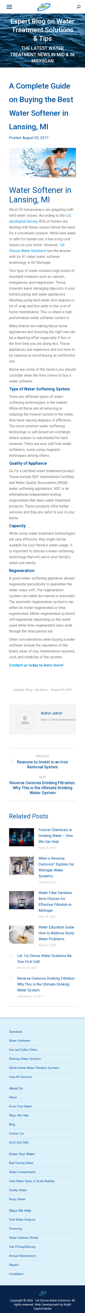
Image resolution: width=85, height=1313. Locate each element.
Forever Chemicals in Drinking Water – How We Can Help (56, 836)
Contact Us (16, 1133)
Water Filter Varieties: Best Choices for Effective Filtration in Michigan (56, 902)
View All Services (20, 1077)
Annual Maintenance (22, 1256)
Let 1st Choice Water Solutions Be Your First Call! (44, 959)
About (13, 1097)
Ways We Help (19, 1115)
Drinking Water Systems (25, 1058)
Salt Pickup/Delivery (22, 1246)
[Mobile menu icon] (9, 7)
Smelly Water (18, 1190)
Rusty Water (17, 1199)
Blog (29, 689)
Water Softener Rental (23, 1237)
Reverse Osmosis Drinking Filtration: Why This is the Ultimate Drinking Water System (46, 984)
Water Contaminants (22, 1172)
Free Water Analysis (22, 1219)
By (42, 689)
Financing (15, 1228)
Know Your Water (20, 1106)
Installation (16, 1274)
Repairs (14, 1265)
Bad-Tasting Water (21, 1163)
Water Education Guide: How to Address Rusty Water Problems (57, 933)
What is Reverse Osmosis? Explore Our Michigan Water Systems (56, 867)
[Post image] (21, 837)
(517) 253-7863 (19, 1142)
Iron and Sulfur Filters (23, 1049)
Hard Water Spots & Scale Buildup (31, 1181)
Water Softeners (19, 1040)
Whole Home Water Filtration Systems (34, 1068)
